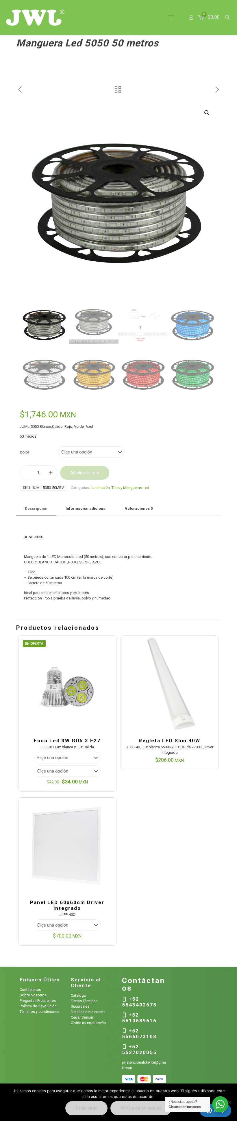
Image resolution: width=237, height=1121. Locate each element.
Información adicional (86, 508)
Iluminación (100, 487)
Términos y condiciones (39, 1011)
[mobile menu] (171, 17)
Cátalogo (78, 995)
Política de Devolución (38, 1006)
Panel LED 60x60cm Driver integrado (67, 905)
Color (24, 452)
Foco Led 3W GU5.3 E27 (67, 740)
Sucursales (80, 1006)
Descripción (36, 508)
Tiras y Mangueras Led (130, 487)
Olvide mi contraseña (88, 1023)
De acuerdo (86, 1107)
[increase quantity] (51, 473)
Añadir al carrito (84, 472)
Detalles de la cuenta (88, 1012)
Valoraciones (139, 508)
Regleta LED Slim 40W (169, 740)
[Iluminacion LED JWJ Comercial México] (35, 17)
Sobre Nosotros (33, 995)
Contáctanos (30, 989)
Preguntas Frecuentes (38, 1000)
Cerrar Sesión (82, 1017)
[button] (207, 113)
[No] (230, 1102)
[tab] (36, 508)
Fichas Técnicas (84, 1001)
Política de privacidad (141, 1107)
